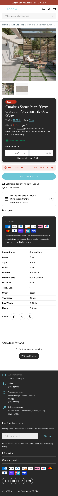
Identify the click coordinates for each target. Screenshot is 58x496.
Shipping (21, 128)
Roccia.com (14, 491)
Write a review (29, 356)
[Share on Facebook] (14, 316)
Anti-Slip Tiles (17, 24)
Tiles (31, 120)
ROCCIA (17, 120)
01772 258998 (13, 402)
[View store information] (51, 199)
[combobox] (29, 16)
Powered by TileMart (30, 491)
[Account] (48, 9)
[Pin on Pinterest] (30, 316)
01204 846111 (13, 414)
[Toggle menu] (3, 9)
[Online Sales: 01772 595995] (43, 9)
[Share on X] (22, 316)
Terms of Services (36, 443)
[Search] (52, 16)
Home (5, 24)
